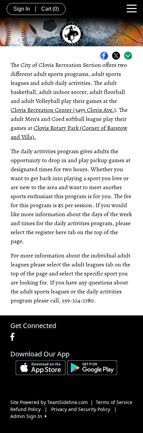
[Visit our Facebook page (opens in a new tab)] (14, 337)
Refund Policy (25, 409)
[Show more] (128, 56)
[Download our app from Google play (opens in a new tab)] (92, 367)
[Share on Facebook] (105, 56)
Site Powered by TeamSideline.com (49, 402)
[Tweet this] (117, 56)
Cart (50, 9)
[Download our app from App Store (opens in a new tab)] (41, 367)
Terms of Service (114, 402)
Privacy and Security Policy (80, 409)
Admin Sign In (27, 416)
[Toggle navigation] (132, 8)
